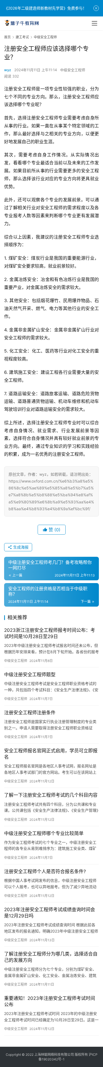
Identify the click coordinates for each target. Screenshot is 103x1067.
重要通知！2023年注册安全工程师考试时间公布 (49, 1001)
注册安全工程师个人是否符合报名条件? (45, 871)
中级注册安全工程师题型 (29, 674)
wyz (7, 70)
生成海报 (20, 547)
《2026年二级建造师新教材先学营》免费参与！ (45, 8)
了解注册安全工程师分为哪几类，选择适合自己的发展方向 (51, 957)
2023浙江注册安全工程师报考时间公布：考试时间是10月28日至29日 (49, 633)
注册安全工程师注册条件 (29, 712)
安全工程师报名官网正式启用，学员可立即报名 (51, 754)
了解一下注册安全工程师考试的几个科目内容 (51, 795)
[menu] (94, 23)
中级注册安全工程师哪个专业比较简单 (43, 833)
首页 (7, 37)
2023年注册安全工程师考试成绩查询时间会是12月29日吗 (49, 913)
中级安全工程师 (72, 70)
